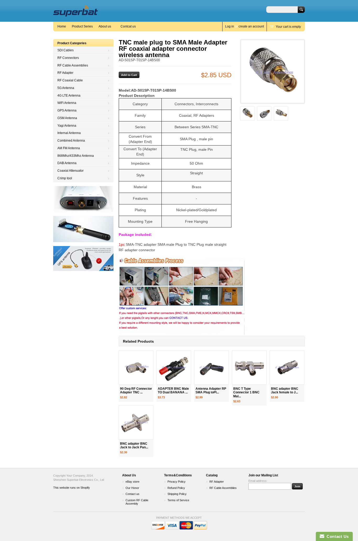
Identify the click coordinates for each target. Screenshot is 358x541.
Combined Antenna (71, 140)
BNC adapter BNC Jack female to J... (284, 390)
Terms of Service (178, 500)
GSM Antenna (67, 118)
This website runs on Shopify (71, 487)
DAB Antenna (67, 163)
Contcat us (128, 26)
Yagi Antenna (66, 125)
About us (105, 26)
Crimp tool (64, 178)
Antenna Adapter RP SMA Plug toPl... (211, 390)
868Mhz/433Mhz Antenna (75, 156)
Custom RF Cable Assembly (137, 502)
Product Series (82, 26)
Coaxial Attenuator (70, 170)
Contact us (132, 493)
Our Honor (132, 487)
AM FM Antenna (68, 148)
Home (61, 26)
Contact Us (336, 536)
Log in (229, 26)
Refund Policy (176, 487)
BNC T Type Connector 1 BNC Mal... (246, 392)
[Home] (75, 14)
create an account (251, 26)
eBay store (132, 481)
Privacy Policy (176, 481)
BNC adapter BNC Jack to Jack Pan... (134, 445)
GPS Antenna (67, 110)
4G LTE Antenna (68, 95)
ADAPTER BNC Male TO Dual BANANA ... (173, 390)
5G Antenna (65, 88)
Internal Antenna (69, 133)
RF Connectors (68, 58)
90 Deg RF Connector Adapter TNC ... (136, 390)
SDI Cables (65, 50)
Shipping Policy (177, 493)
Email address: (257, 480)
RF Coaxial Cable (70, 80)
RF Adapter (65, 73)
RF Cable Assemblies (72, 65)
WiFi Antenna (66, 103)
